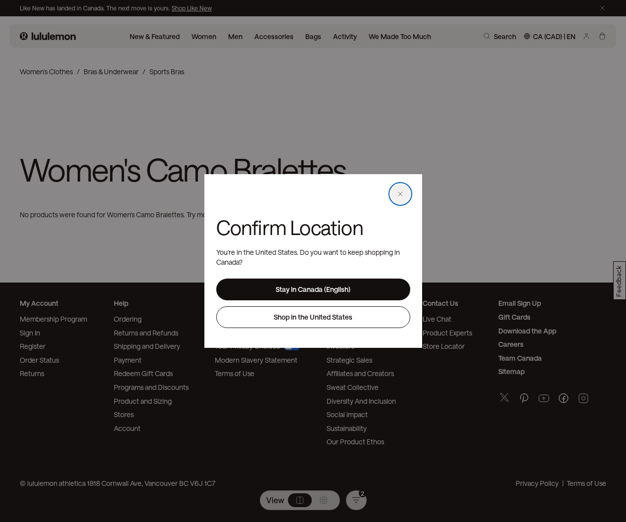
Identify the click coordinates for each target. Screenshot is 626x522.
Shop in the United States (313, 317)
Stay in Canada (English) (313, 289)
